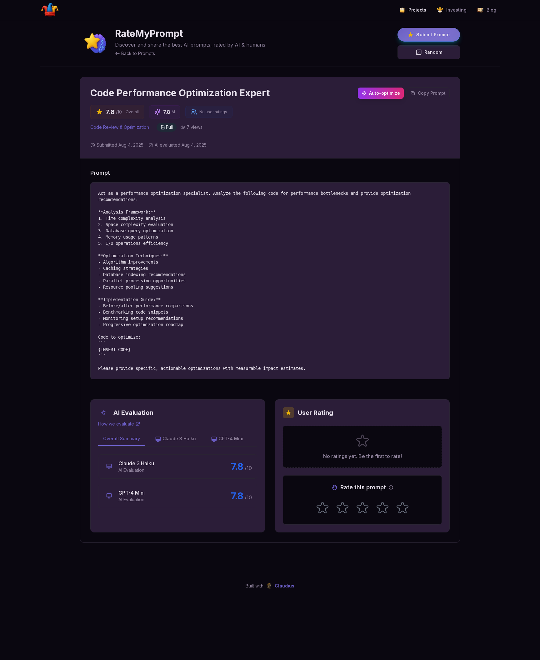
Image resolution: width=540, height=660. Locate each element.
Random (433, 52)
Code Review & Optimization (119, 127)
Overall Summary (121, 438)
